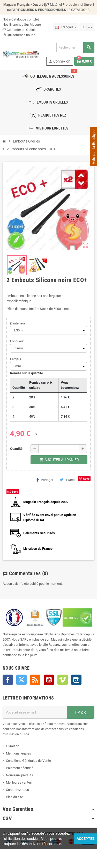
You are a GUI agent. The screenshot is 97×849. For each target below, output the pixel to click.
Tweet (70, 480)
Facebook (8, 680)
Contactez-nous (17, 790)
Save (86, 478)
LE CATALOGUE (78, 10)
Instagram (76, 680)
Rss (35, 680)
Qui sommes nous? (19, 35)
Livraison (12, 746)
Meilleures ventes (19, 782)
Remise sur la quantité (26, 373)
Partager (47, 480)
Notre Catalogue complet (21, 19)
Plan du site (14, 797)
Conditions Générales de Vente (28, 761)
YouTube (49, 680)
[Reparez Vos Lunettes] (21, 53)
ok (83, 712)
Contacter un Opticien (22, 30)
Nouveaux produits (19, 775)
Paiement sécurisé (19, 768)
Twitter (21, 680)
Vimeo (62, 680)
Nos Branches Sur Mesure (22, 24)
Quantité (16, 449)
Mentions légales (18, 753)
